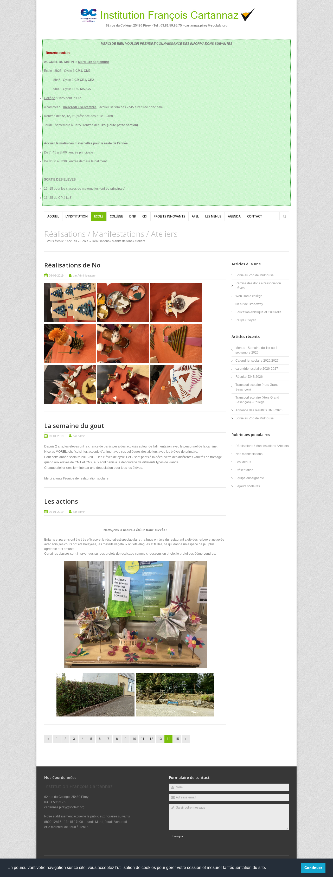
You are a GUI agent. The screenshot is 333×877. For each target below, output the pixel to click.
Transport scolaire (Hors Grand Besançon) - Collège (257, 400)
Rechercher (284, 216)
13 (160, 739)
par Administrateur (84, 275)
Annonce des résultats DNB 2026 (259, 410)
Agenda (234, 216)
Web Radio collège (248, 296)
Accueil (53, 216)
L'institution (77, 216)
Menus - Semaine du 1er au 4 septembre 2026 (256, 350)
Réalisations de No (72, 265)
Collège (116, 216)
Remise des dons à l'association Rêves (258, 285)
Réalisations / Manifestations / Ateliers (262, 446)
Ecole (98, 216)
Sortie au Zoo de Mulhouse (254, 275)
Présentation (244, 470)
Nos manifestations (248, 454)
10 (134, 739)
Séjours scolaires (247, 486)
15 (177, 739)
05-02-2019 (56, 275)
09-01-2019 (56, 436)
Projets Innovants (169, 216)
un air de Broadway (249, 304)
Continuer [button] (313, 868)
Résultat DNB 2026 (249, 377)
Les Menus (213, 216)
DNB (132, 216)
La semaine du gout (74, 425)
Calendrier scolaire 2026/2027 (257, 360)
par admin (79, 436)
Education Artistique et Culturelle (258, 312)
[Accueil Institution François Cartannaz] (166, 22)
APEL (195, 216)
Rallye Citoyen (245, 320)
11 (142, 739)
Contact (254, 216)
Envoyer (177, 836)
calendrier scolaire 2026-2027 (256, 368)
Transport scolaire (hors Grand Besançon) (257, 387)
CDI (144, 216)
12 (151, 739)
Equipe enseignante (249, 478)
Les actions (61, 501)
